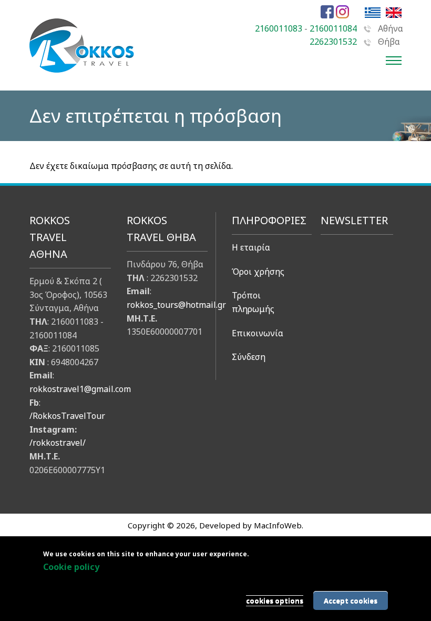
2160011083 (278, 28)
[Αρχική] (82, 78)
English (394, 12)
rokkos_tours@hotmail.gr (176, 304)
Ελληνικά (373, 12)
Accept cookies (350, 600)
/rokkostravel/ (57, 442)
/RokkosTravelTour (67, 416)
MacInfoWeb (278, 525)
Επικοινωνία (257, 333)
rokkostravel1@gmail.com (80, 389)
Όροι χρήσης (258, 271)
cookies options (274, 600)
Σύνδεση (248, 357)
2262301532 (333, 41)
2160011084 (333, 28)
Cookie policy (71, 567)
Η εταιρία (251, 247)
